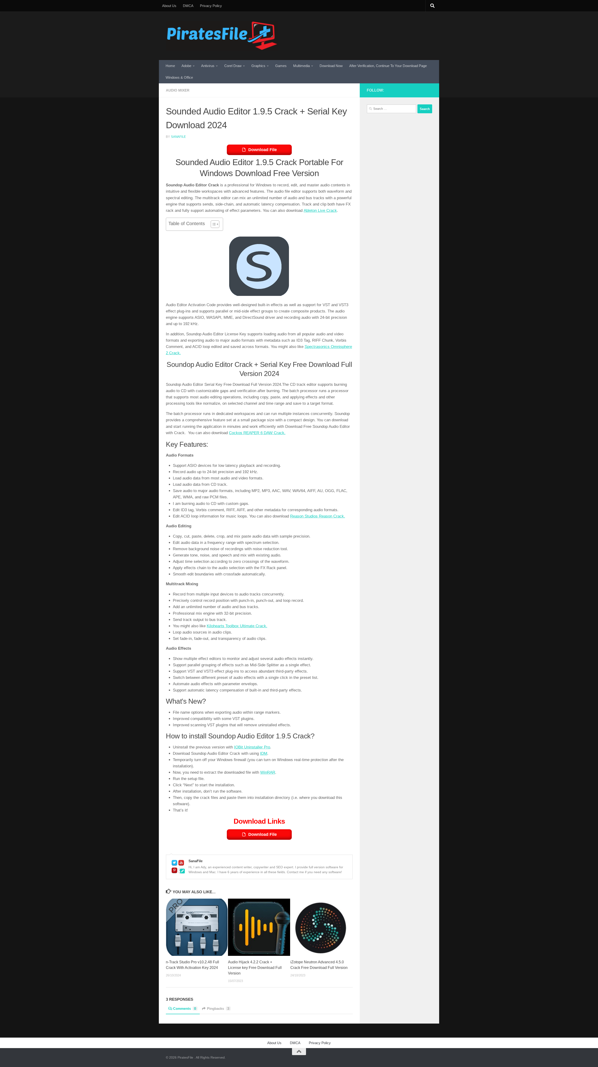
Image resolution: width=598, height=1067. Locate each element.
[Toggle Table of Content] (212, 224)
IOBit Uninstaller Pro (252, 747)
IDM (263, 753)
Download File (262, 149)
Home (170, 66)
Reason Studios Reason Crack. (317, 516)
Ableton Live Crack (320, 210)
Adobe (186, 66)
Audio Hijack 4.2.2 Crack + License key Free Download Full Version (255, 967)
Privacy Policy (211, 6)
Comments (184, 1008)
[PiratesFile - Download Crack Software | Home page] (222, 36)
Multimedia (301, 66)
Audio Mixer (177, 90)
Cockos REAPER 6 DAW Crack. (257, 433)
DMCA (188, 6)
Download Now (331, 66)
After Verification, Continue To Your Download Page (388, 66)
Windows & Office (179, 77)
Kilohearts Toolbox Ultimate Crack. (237, 626)
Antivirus (207, 66)
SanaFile (178, 136)
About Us (169, 6)
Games (281, 66)
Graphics (258, 66)
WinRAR (267, 772)
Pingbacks (218, 1008)
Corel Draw (233, 66)
